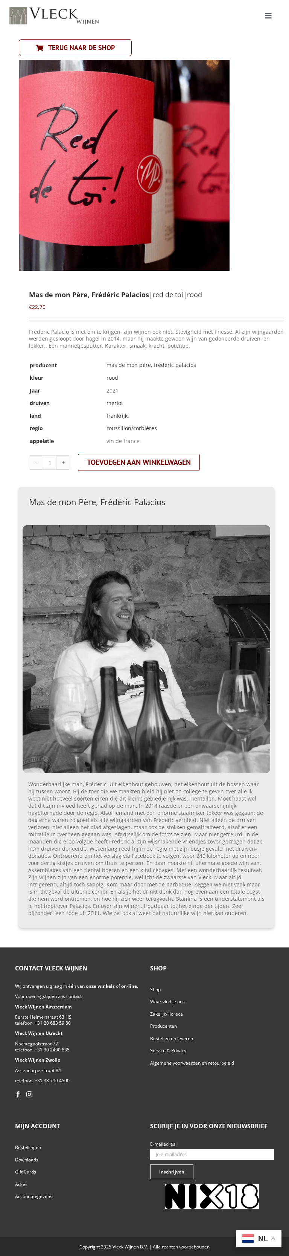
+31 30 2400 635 (52, 1050)
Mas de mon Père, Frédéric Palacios (151, 364)
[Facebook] (18, 1094)
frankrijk (117, 415)
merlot (114, 402)
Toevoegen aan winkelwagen (139, 462)
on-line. (129, 986)
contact (74, 996)
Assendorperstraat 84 (38, 1070)
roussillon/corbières (131, 428)
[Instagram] (29, 1094)
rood (112, 377)
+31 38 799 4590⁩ (52, 1080)
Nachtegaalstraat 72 (36, 1044)
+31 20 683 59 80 (53, 1023)
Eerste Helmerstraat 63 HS (43, 1017)
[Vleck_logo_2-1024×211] (54, 9)
